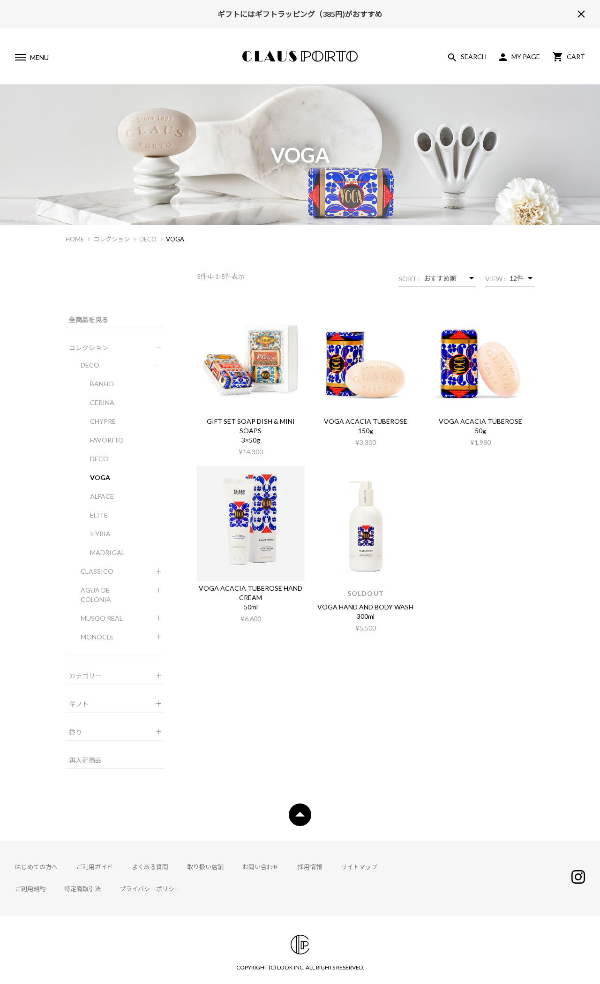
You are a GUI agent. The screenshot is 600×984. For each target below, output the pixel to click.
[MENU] (20, 58)
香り (75, 732)
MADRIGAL (107, 552)
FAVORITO (107, 440)
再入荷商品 (85, 760)
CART (576, 56)
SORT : (409, 279)
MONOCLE (97, 637)
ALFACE (102, 496)
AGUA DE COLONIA (96, 594)
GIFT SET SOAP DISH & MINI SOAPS (251, 426)
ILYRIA (100, 534)
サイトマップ (359, 867)
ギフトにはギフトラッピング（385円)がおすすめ (300, 11)
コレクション (111, 239)
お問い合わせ (260, 867)
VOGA (100, 477)
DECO (148, 239)
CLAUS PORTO (300, 56)
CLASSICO (97, 571)
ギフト (79, 704)
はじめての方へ (36, 867)
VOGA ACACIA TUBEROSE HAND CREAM (250, 592)
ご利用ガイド (94, 867)
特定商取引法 (82, 889)
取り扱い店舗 (205, 867)
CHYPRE (103, 421)
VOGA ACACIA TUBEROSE (365, 421)
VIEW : (495, 279)
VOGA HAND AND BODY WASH (365, 607)
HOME (75, 239)
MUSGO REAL (102, 618)
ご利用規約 (30, 889)
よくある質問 (150, 867)
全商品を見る (88, 319)
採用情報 (310, 867)
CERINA (102, 402)
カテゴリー (85, 676)
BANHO (102, 384)
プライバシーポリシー (150, 889)
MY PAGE (525, 56)
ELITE (99, 515)
